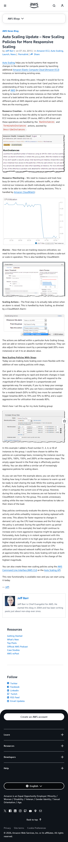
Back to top (32, 819)
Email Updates (17, 701)
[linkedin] (15, 811)
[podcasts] (35, 811)
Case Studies (13, 650)
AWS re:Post (13, 653)
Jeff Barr (9, 50)
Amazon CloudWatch (24, 192)
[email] (40, 811)
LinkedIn (14, 690)
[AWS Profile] (62, 6)
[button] (15, 18)
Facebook (14, 686)
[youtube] (30, 811)
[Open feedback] (64, 421)
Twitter (13, 683)
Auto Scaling (8, 62)
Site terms (19, 828)
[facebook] (10, 811)
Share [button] (36, 54)
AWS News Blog (10, 31)
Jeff (7, 587)
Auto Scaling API (52, 570)
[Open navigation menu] (5, 5)
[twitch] (25, 811)
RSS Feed (14, 697)
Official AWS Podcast (17, 646)
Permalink (23, 54)
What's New (13, 639)
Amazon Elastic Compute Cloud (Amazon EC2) (36, 69)
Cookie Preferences (36, 828)
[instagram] (20, 811)
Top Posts (12, 643)
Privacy (7, 828)
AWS (13, 90)
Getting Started (14, 635)
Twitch (13, 694)
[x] (5, 811)
